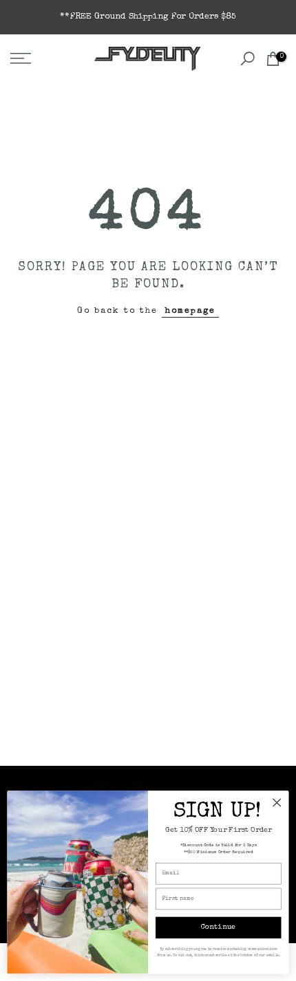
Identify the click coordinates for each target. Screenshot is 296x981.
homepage (190, 311)
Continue (218, 927)
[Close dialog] (277, 802)
